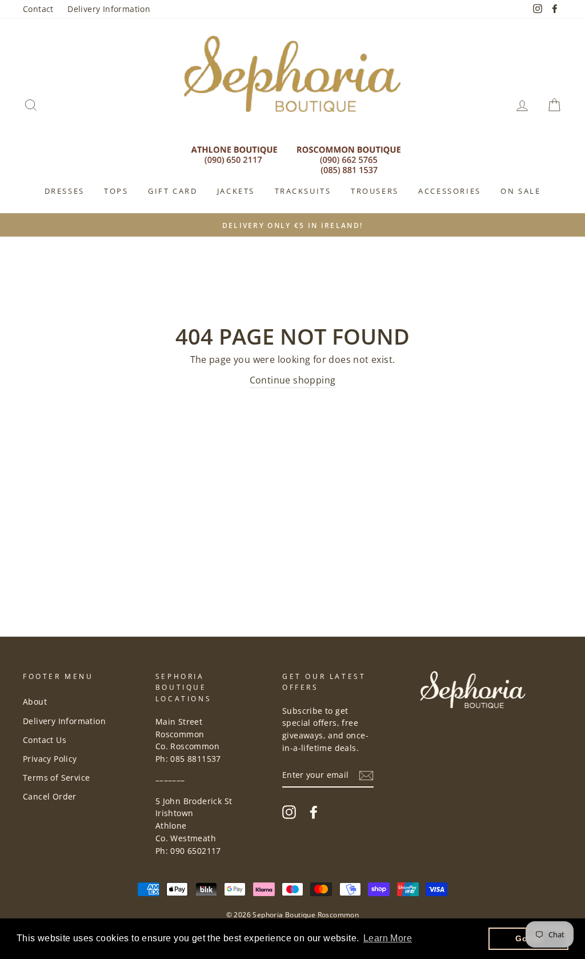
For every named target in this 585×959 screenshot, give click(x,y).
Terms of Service (56, 777)
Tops (116, 191)
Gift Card (172, 191)
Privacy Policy (50, 758)
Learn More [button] (387, 938)
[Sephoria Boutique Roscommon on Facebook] (313, 811)
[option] (292, 225)
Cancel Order (50, 796)
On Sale (520, 191)
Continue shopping (293, 380)
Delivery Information (108, 8)
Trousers (375, 191)
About (35, 701)
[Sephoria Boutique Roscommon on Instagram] (289, 811)
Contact (38, 8)
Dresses (65, 191)
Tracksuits (303, 191)
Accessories (449, 191)
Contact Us (44, 739)
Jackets (236, 191)
